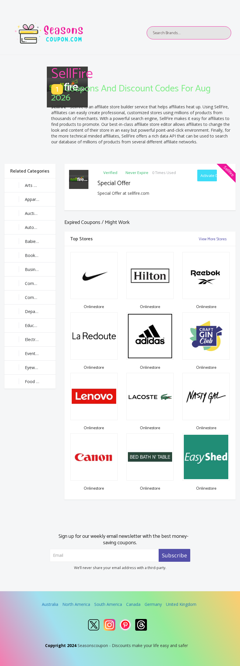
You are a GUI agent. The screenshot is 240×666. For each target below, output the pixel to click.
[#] (94, 625)
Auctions (33, 213)
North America (76, 604)
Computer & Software (40, 297)
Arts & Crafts (37, 185)
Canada (133, 604)
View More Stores (213, 239)
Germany (153, 604)
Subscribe (174, 555)
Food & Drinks (38, 381)
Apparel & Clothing (40, 199)
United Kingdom (181, 604)
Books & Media (39, 255)
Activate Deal (208, 175)
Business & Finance (40, 269)
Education (34, 325)
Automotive (36, 227)
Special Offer (114, 183)
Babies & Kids (38, 241)
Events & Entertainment (40, 353)
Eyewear (33, 367)
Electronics (35, 339)
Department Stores (40, 311)
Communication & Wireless (40, 283)
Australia (50, 604)
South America (108, 604)
